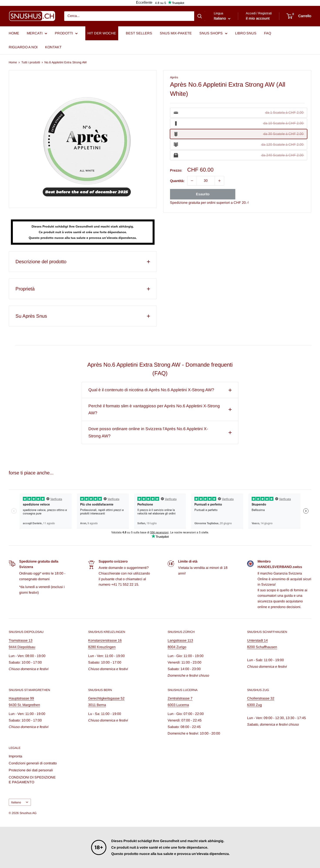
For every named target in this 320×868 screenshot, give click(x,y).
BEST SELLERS (139, 33)
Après (174, 77)
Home (13, 62)
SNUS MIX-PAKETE (176, 33)
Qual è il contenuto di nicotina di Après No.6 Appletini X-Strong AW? (151, 390)
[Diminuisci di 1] (192, 180)
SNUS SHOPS (211, 33)
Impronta (15, 756)
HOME (14, 33)
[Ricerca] (199, 16)
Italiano (16, 802)
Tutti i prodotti (30, 62)
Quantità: (177, 180)
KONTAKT (53, 47)
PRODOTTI (64, 33)
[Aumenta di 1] (219, 180)
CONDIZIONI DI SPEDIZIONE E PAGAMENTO (32, 779)
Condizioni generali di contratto (33, 763)
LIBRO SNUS (245, 33)
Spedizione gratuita (185, 202)
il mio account (257, 18)
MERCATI (34, 33)
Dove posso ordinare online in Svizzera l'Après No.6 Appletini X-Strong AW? (148, 432)
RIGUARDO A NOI (23, 47)
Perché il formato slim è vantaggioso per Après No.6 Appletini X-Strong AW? (154, 409)
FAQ (267, 33)
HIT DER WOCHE (102, 33)
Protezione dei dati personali (31, 770)
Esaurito (202, 194)
